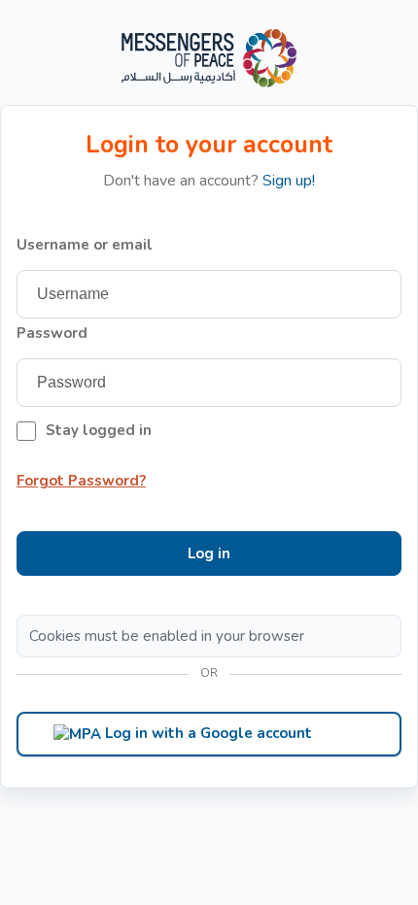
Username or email (85, 244)
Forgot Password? (81, 480)
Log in (209, 553)
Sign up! (288, 180)
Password (52, 333)
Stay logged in (99, 430)
